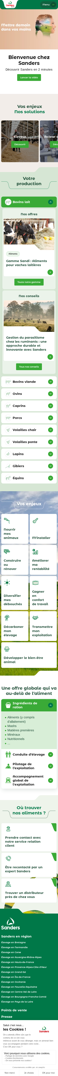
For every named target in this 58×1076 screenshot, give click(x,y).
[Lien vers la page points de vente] (29, 890)
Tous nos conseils (29, 366)
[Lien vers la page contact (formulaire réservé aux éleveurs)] (29, 837)
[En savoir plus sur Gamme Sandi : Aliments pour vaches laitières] (50, 272)
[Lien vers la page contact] (29, 865)
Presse (6, 1017)
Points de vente (14, 1010)
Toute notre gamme (29, 282)
